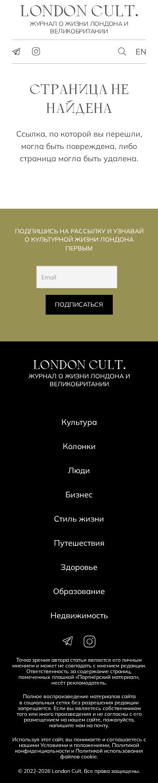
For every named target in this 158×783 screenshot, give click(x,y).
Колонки (79, 446)
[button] (122, 52)
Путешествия (79, 543)
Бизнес (79, 494)
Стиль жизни (79, 519)
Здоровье (79, 567)
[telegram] (16, 51)
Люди (79, 470)
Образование (79, 591)
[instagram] (36, 51)
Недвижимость (79, 615)
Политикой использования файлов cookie (102, 753)
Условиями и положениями (74, 745)
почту (101, 725)
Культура (79, 422)
